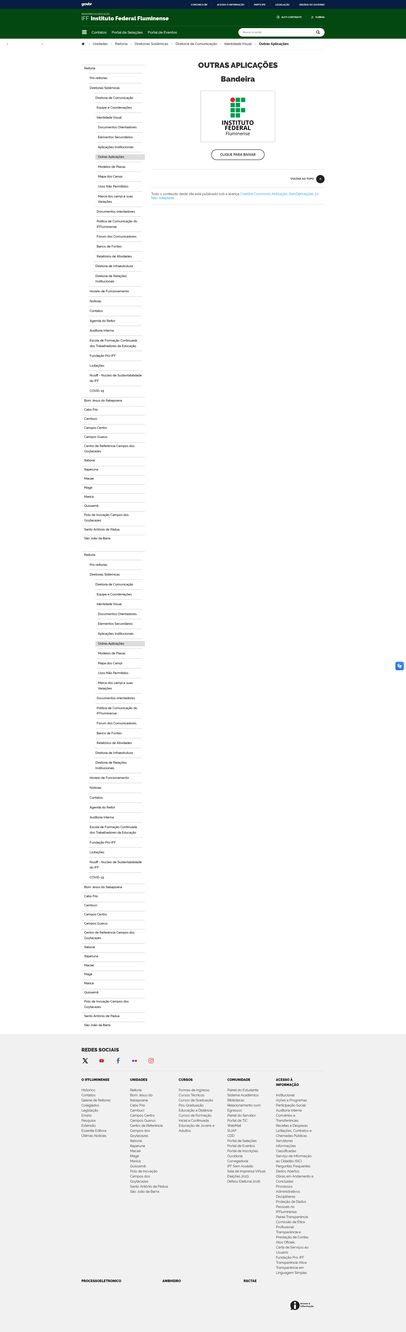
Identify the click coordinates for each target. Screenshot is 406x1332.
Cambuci (137, 1110)
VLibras (320, 17)
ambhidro (171, 1281)
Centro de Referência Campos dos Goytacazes (146, 1131)
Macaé (135, 1151)
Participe (260, 4)
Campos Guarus (143, 1121)
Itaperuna (137, 1146)
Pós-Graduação (191, 1105)
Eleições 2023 (238, 1176)
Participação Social (291, 1105)
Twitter (85, 1060)
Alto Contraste (291, 17)
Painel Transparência (292, 1217)
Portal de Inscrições (242, 1151)
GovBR (86, 4)
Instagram (151, 1060)
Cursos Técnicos (191, 1095)
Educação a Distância (195, 1110)
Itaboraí (136, 1141)
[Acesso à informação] (302, 1306)
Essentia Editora (93, 1131)
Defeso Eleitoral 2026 (243, 1181)
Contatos (99, 32)
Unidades (100, 44)
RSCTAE (250, 1281)
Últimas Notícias (94, 1136)
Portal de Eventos (162, 32)
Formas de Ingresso (194, 1090)
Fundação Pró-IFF (290, 1257)
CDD (230, 1136)
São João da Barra (144, 1192)
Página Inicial (83, 44)
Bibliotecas (235, 1100)
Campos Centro (142, 1115)
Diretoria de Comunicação (196, 44)
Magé (134, 1156)
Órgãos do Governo (312, 4)
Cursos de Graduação (196, 1100)
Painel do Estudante (242, 1090)
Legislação (282, 4)
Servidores (284, 1141)
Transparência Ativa (291, 1263)
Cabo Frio (137, 1105)
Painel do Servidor (241, 1115)
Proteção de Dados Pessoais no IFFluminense (291, 1207)
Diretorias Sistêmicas (151, 44)
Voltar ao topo (302, 178)
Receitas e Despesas (292, 1126)
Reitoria (121, 44)
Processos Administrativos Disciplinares (288, 1191)
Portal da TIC (237, 1121)
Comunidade (238, 1080)
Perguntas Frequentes (293, 1166)
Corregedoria (237, 1161)
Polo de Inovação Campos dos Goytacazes (144, 1176)
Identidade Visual (238, 44)
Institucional (285, 1095)
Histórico (88, 1090)
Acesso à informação (230, 4)
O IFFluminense (95, 1080)
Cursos (186, 1080)
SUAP (231, 1131)
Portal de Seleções (127, 32)
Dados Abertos (287, 1171)
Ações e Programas (291, 1100)
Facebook (118, 1060)
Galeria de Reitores (96, 1100)
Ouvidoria (235, 1156)
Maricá (135, 1161)
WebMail (234, 1126)
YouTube (101, 1060)
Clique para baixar (238, 155)
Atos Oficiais (285, 1242)
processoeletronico (101, 1281)
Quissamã (138, 1166)
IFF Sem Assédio (240, 1166)
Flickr (134, 1060)
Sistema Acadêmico (243, 1095)
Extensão (88, 1126)
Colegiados (90, 1105)
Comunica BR (199, 4)
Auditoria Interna (289, 1110)
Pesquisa (88, 1121)
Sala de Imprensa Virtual (246, 1171)
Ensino (86, 1115)
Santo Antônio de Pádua (149, 1186)
